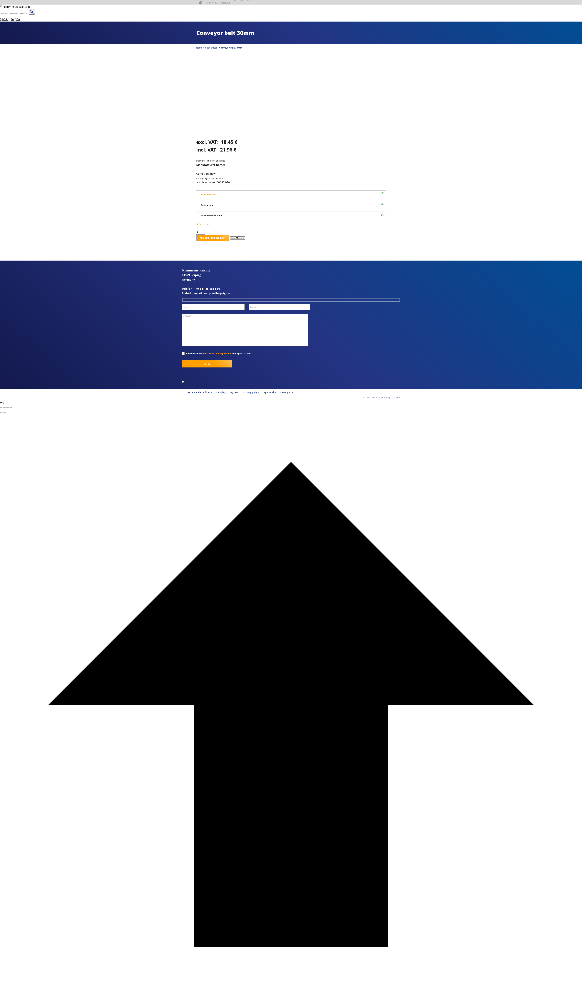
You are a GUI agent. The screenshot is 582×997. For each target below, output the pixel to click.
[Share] (7, 407)
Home (199, 47)
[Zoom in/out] (1, 407)
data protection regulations (216, 353)
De (18, 19)
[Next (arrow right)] (4, 412)
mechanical (211, 47)
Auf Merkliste (237, 238)
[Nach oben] (291, 995)
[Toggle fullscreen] (4, 407)
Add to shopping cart (213, 237)
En (12, 19)
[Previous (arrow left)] (1, 412)
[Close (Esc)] (11, 407)
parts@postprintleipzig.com (212, 293)
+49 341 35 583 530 (207, 288)
